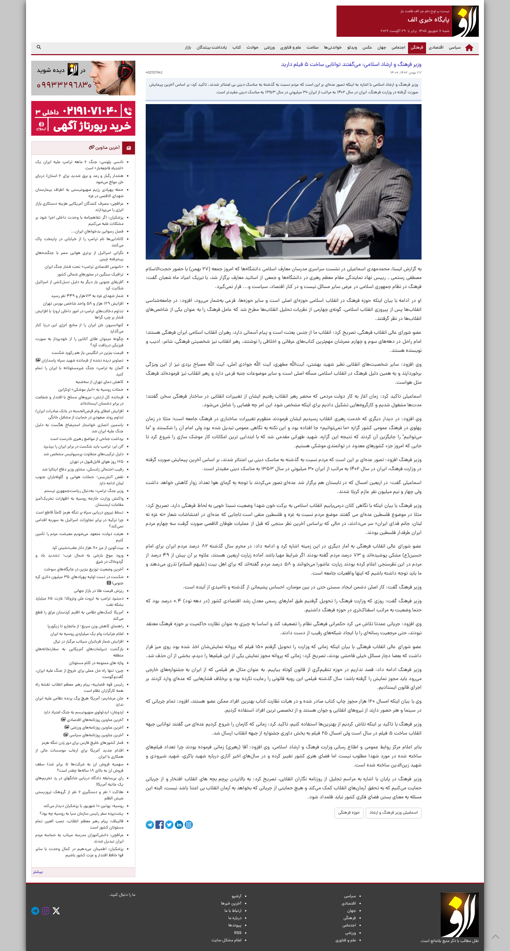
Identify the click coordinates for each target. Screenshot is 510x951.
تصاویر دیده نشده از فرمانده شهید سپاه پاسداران (82, 361)
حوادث (252, 48)
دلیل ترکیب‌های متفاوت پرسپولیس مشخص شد (83, 454)
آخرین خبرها (231, 904)
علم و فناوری (290, 48)
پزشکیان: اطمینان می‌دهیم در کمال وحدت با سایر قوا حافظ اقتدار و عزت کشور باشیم (79, 852)
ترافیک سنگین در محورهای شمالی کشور (90, 275)
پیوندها (234, 926)
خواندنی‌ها (333, 48)
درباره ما (234, 918)
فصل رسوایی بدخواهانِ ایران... (97, 232)
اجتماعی (398, 48)
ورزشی (269, 48)
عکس (367, 48)
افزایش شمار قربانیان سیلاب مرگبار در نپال (88, 642)
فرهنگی (415, 47)
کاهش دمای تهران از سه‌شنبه (100, 382)
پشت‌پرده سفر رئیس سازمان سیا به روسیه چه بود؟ (82, 814)
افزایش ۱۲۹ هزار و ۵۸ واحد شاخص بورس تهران (83, 304)
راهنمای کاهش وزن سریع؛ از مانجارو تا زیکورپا (86, 626)
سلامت (312, 48)
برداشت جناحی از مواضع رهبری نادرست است (87, 439)
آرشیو (236, 896)
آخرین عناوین (107, 148)
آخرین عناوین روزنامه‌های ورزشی (96, 728)
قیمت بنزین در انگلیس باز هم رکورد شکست (88, 353)
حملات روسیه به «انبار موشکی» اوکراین (91, 390)
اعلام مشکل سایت (226, 940)
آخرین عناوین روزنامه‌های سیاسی (96, 735)
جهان (381, 48)
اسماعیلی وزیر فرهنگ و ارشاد (393, 813)
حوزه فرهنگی (349, 813)
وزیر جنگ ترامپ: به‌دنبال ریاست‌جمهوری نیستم (84, 491)
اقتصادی (436, 48)
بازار (188, 48)
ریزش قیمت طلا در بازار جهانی (99, 591)
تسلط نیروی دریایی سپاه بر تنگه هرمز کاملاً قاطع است (80, 513)
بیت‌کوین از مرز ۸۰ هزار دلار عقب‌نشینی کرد (88, 548)
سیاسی (455, 48)
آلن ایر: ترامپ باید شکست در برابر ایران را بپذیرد (83, 447)
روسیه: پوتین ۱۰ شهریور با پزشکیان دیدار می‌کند (83, 806)
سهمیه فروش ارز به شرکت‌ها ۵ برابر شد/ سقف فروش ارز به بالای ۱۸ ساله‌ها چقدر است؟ (79, 768)
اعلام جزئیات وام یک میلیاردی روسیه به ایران (87, 634)
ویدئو (352, 48)
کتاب (236, 48)
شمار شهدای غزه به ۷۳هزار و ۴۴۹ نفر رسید (87, 296)
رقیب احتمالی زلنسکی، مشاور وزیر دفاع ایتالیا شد (83, 470)
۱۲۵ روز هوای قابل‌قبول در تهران (97, 462)
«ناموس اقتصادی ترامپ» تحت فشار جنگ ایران (84, 267)
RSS (237, 933)
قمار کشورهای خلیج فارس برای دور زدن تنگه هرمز (83, 743)
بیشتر (38, 872)
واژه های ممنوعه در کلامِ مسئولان (96, 663)
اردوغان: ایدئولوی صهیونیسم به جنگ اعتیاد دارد (84, 713)
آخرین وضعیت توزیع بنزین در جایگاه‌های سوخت (84, 570)
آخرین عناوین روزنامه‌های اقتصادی (95, 720)
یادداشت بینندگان (212, 48)
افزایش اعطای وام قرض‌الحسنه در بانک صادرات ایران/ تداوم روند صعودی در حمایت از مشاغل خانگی (79, 414)
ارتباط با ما (232, 911)
